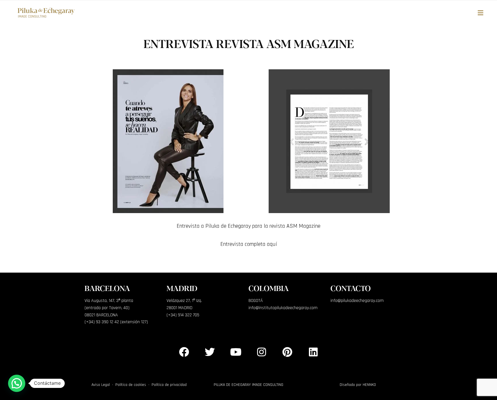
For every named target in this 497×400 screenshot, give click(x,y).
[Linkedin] (313, 352)
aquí (272, 244)
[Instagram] (261, 352)
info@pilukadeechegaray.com (357, 301)
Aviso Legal (100, 384)
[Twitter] (210, 352)
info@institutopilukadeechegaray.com (283, 308)
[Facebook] (184, 352)
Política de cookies (130, 384)
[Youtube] (235, 352)
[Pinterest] (287, 352)
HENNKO (369, 384)
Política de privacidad (169, 384)
